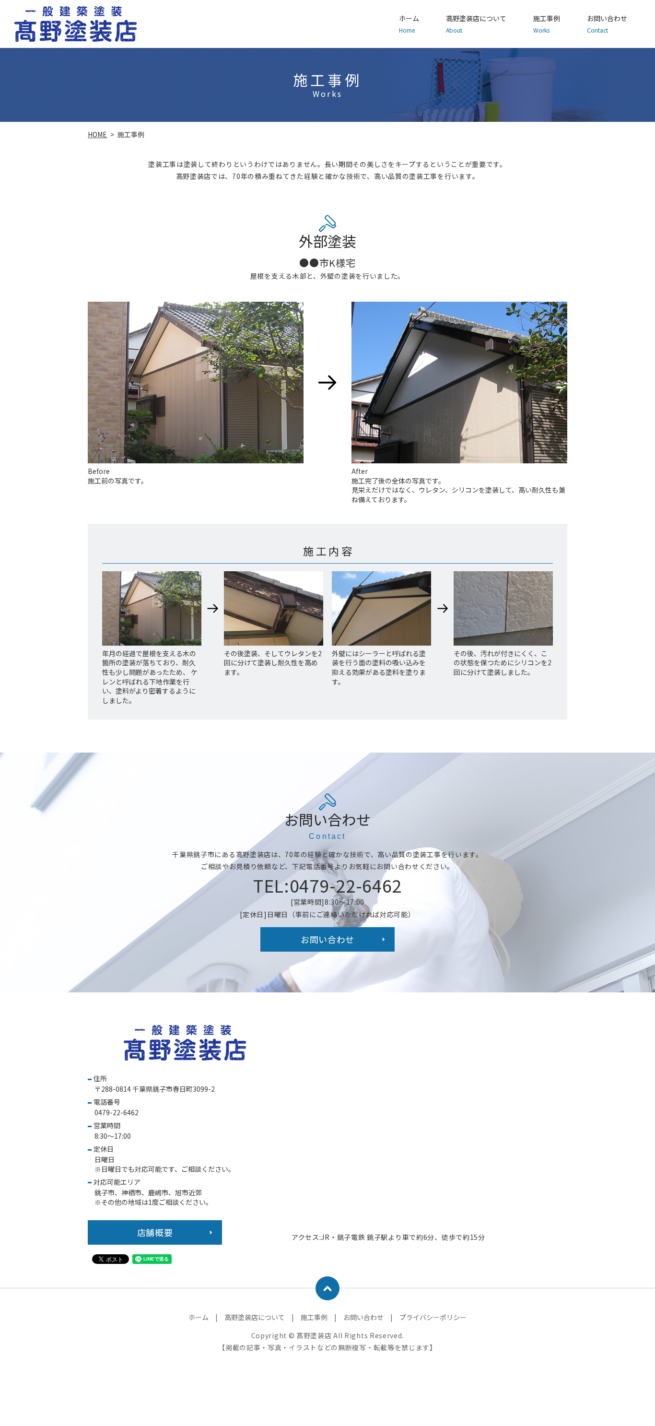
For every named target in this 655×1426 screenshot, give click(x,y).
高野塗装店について (476, 23)
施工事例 (546, 23)
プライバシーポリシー (433, 1317)
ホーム (409, 23)
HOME (97, 134)
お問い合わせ (607, 23)
